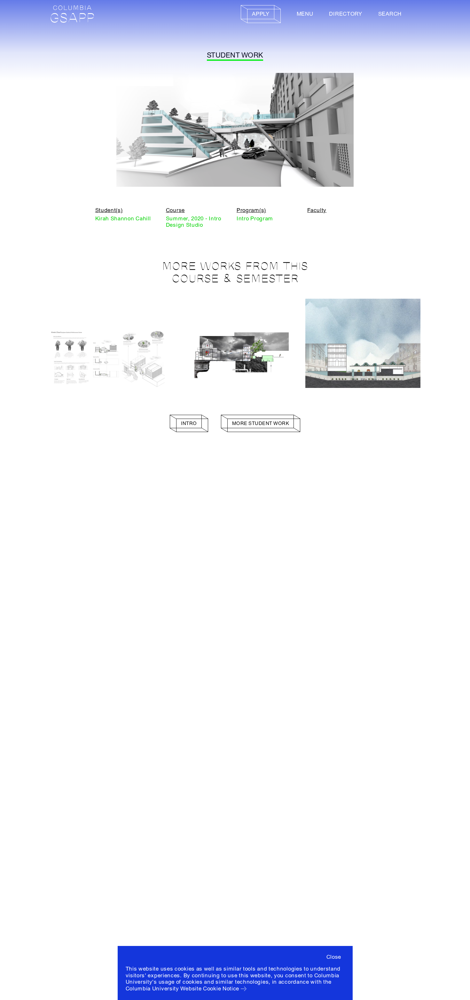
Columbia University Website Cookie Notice (182, 988)
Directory (345, 14)
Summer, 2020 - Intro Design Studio (193, 221)
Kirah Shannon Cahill (123, 218)
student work (235, 55)
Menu (305, 14)
